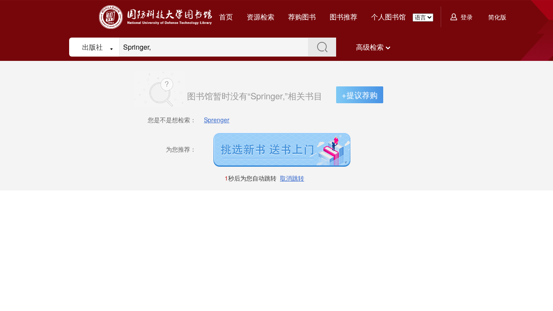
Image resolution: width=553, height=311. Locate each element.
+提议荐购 (360, 94)
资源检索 (260, 17)
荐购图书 (302, 17)
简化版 (497, 17)
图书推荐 (343, 17)
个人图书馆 (388, 17)
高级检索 (370, 47)
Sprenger (216, 119)
